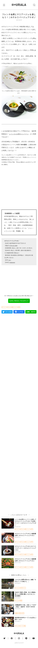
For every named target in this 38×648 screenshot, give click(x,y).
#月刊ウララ (22, 587)
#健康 (16, 613)
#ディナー (4, 307)
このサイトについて (19, 642)
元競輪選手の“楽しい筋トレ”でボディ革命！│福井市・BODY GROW (25, 606)
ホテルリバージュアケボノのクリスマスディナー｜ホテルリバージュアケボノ (25, 548)
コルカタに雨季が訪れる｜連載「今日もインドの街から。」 (25, 580)
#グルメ (9, 307)
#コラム (16, 600)
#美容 (20, 613)
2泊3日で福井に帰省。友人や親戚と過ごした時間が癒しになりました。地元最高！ (25, 594)
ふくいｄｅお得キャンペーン (19, 134)
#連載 (21, 600)
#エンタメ (17, 587)
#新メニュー (14, 307)
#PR (19, 307)
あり (10, 260)
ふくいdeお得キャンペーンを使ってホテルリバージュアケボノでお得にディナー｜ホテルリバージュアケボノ (25, 522)
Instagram (12, 262)
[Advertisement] (19, 187)
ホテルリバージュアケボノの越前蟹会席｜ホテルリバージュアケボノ (25, 534)
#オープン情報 (22, 625)
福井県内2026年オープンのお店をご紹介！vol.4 (25, 618)
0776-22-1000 (13, 245)
